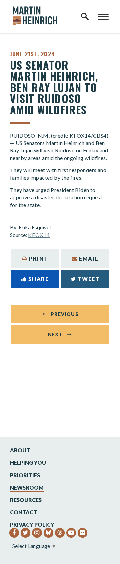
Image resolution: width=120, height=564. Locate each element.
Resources (26, 500)
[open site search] (85, 16)
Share (38, 279)
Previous (65, 314)
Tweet (88, 279)
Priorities (25, 475)
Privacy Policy (32, 524)
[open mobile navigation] (103, 16)
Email (88, 258)
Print (38, 258)
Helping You (28, 462)
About (20, 450)
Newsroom (27, 487)
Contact (23, 512)
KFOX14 (39, 235)
